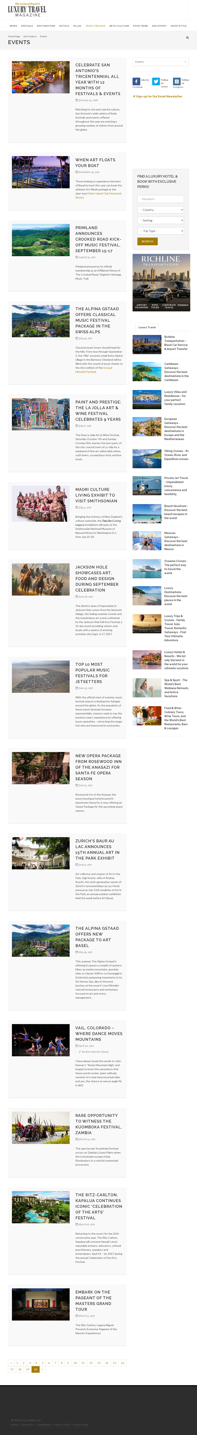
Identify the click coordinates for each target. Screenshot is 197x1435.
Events (43, 36)
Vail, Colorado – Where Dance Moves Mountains (99, 1034)
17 (11, 1369)
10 (75, 1362)
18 (19, 1369)
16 (122, 1362)
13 (98, 1362)
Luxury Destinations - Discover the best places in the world (175, 596)
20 (35, 1369)
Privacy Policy (80, 1424)
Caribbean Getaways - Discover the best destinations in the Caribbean (176, 372)
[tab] (147, 327)
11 (83, 1362)
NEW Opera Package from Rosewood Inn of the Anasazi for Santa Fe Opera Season (98, 767)
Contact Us (27, 1424)
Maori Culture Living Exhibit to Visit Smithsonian (96, 495)
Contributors (44, 1424)
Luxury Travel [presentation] (147, 327)
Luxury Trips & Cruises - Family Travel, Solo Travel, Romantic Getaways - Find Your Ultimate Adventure (175, 628)
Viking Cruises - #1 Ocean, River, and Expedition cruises (176, 455)
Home (14, 1424)
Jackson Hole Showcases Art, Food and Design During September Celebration (97, 578)
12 (91, 1362)
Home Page (14, 36)
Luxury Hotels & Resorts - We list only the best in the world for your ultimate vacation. (176, 660)
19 (27, 1369)
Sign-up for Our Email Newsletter (159, 96)
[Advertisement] (118, 9)
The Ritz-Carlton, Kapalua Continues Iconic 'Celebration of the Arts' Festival (98, 1206)
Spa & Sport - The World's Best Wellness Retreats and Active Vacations (176, 688)
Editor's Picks (62, 1424)
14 (106, 1362)
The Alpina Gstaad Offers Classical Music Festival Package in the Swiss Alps (97, 320)
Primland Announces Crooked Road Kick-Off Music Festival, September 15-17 (98, 239)
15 (114, 1362)
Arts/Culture (30, 36)
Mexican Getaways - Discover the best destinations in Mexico (175, 541)
